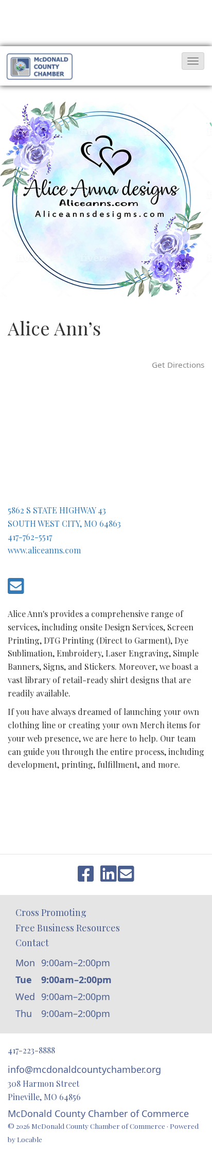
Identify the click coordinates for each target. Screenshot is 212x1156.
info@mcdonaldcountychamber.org (84, 1069)
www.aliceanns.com (44, 550)
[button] (193, 61)
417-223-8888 (31, 1050)
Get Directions (178, 365)
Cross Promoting (50, 912)
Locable (29, 1139)
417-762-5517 (30, 536)
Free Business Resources (67, 928)
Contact (32, 942)
